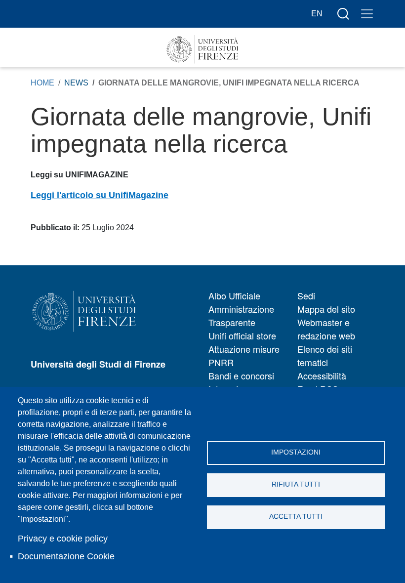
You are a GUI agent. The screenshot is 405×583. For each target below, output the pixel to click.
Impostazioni (296, 452)
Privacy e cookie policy (63, 538)
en (317, 13)
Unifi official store (242, 335)
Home (42, 83)
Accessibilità (321, 375)
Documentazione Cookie (66, 556)
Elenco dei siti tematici (324, 355)
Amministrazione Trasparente (241, 315)
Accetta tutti (296, 516)
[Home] (202, 49)
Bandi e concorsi (241, 375)
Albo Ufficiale (234, 295)
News (76, 83)
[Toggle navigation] (367, 13)
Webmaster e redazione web (326, 329)
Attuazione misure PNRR (244, 355)
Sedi (306, 295)
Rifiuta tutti (296, 484)
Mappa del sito (326, 308)
